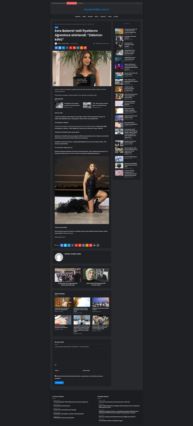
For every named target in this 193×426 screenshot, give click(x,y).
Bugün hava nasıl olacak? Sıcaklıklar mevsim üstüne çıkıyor (81, 309)
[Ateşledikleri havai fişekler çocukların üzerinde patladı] (59, 105)
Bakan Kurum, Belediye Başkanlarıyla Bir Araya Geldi (130, 165)
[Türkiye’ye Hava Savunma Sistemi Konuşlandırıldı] (63, 302)
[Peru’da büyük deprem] (119, 159)
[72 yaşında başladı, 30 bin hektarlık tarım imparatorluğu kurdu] (119, 31)
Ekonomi (90, 16)
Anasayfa (77, 16)
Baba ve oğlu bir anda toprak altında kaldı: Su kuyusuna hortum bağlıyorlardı (100, 327)
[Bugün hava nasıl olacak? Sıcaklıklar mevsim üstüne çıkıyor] (82, 302)
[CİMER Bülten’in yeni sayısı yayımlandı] (119, 59)
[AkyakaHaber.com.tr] (96, 9)
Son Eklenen (126, 23)
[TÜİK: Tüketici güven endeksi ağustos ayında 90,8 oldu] (87, 105)
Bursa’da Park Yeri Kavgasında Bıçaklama (61, 326)
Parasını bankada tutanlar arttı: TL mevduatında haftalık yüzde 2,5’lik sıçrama (130, 173)
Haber (84, 16)
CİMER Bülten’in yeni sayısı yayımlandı (129, 58)
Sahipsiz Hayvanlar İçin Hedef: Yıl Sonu (100, 308)
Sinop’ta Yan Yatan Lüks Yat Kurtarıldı (131, 73)
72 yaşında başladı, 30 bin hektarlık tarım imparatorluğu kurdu (130, 30)
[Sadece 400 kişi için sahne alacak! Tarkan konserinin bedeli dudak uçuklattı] (119, 66)
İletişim (116, 16)
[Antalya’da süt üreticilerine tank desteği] (119, 45)
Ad (56, 364)
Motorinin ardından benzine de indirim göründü (129, 103)
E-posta (57, 370)
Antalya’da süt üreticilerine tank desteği (87, 3)
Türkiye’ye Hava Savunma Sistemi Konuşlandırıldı (62, 308)
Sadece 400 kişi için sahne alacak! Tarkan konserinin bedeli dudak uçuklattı (131, 67)
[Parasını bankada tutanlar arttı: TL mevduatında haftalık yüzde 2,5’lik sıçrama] (119, 173)
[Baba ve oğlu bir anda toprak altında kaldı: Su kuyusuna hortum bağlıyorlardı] (100, 320)
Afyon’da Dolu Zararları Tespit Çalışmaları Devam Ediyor (130, 95)
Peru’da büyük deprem (130, 157)
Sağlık (96, 16)
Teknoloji (103, 16)
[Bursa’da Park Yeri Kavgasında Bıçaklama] (63, 320)
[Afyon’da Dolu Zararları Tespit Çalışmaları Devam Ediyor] (119, 96)
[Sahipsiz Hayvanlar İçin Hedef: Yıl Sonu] (100, 302)
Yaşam (110, 16)
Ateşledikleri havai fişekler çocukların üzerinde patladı (129, 52)
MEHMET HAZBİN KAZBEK (63, 43)
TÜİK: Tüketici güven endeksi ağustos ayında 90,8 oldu (131, 81)
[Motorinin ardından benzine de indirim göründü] (119, 103)
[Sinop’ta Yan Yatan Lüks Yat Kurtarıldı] (119, 75)
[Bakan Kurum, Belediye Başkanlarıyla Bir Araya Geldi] (119, 165)
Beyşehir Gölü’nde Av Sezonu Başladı (130, 142)
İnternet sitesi (86, 370)
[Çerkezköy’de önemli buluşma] (119, 38)
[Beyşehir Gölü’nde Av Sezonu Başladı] (119, 143)
